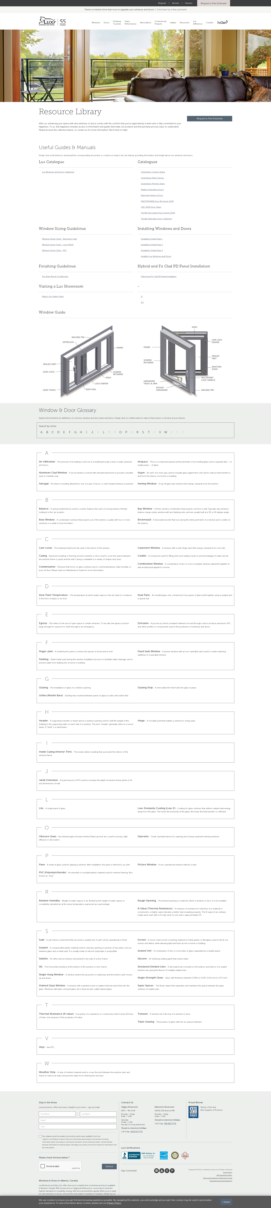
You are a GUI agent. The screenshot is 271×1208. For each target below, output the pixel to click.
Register (162, 3)
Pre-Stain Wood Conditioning (55, 276)
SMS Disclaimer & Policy (224, 1175)
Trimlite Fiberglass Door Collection (156, 219)
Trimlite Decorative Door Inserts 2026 (158, 213)
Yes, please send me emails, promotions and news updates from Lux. (79, 1142)
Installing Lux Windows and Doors (156, 256)
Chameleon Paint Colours (152, 178)
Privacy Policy (227, 1172)
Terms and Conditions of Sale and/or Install (217, 1178)
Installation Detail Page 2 (152, 244)
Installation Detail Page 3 (152, 250)
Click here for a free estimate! (172, 9)
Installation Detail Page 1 (152, 239)
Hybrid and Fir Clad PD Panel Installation (158, 276)
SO (142, 302)
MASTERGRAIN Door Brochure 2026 (157, 201)
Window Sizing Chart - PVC (54, 250)
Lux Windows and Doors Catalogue (58, 172)
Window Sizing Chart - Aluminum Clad (59, 239)
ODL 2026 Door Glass (151, 207)
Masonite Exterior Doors (152, 195)
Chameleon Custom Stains (153, 172)
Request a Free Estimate (214, 3)
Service (175, 3)
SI (141, 296)
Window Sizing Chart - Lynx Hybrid (57, 244)
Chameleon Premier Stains (153, 184)
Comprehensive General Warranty (221, 1181)
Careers (188, 3)
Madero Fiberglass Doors (152, 189)
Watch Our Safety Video (53, 296)
